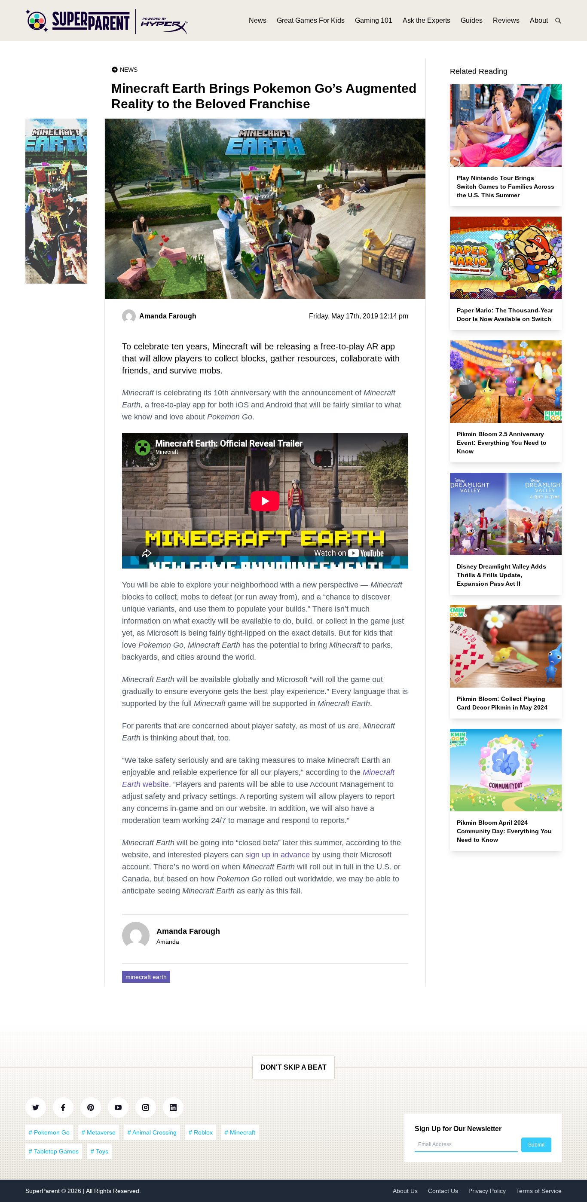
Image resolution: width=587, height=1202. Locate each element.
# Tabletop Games (54, 1151)
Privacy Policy (487, 1190)
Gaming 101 (373, 20)
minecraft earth (146, 976)
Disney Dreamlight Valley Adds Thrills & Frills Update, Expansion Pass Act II (501, 575)
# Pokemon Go (49, 1132)
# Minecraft (240, 1132)
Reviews (506, 20)
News (257, 20)
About (539, 20)
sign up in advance (277, 854)
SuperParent (43, 1190)
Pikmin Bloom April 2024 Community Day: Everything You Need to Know (504, 831)
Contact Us (443, 1190)
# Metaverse (99, 1132)
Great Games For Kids (311, 20)
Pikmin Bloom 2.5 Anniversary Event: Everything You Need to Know (502, 443)
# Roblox (201, 1132)
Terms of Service (539, 1190)
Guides (472, 20)
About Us (405, 1190)
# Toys (99, 1151)
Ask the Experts (426, 20)
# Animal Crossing (152, 1132)
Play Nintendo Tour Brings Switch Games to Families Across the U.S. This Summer (505, 186)
